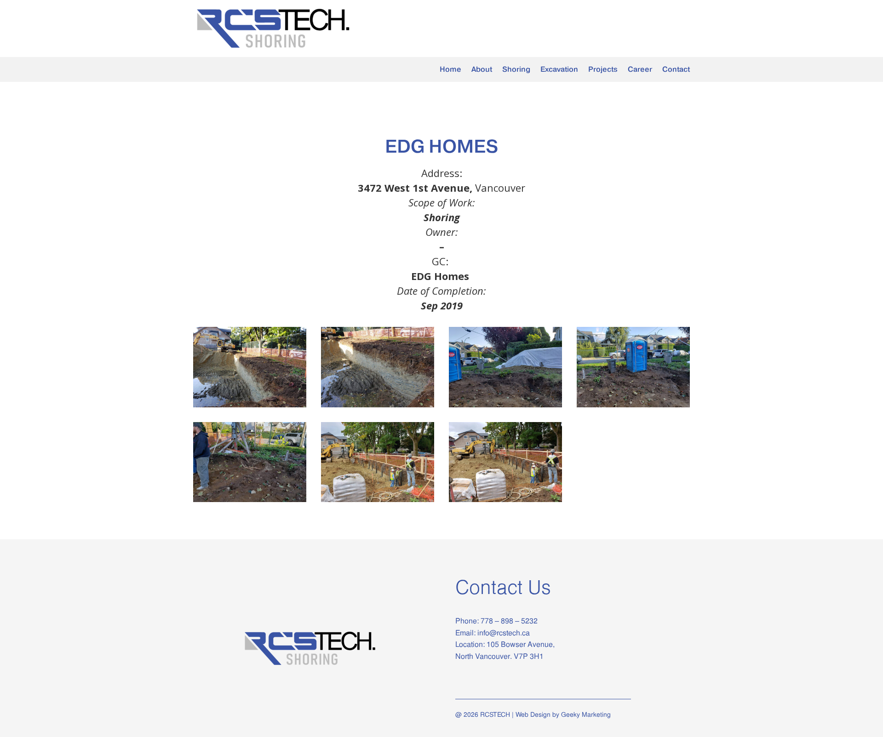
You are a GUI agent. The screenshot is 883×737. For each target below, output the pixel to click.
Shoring (516, 70)
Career (640, 70)
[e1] (249, 407)
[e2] (377, 407)
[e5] (249, 501)
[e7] (505, 501)
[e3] (505, 407)
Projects (603, 70)
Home (450, 70)
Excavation (559, 70)
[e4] (633, 407)
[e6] (377, 501)
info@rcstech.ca (503, 633)
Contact (676, 70)
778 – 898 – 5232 (508, 621)
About (481, 70)
